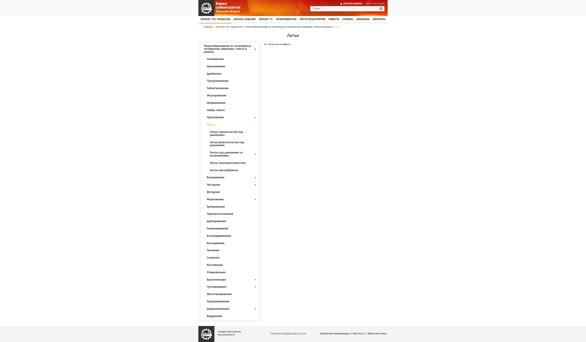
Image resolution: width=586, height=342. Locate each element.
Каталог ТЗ (266, 19)
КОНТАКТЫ (379, 19)
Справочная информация (334, 334)
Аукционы (363, 19)
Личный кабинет (352, 3)
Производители (286, 19)
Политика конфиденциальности (288, 334)
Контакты (358, 334)
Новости (334, 19)
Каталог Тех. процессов (215, 19)
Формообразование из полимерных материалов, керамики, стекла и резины (289, 27)
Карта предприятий (312, 19)
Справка (347, 19)
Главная (207, 27)
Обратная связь (377, 334)
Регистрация (378, 3)
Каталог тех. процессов (229, 27)
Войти (368, 3)
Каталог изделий (244, 19)
